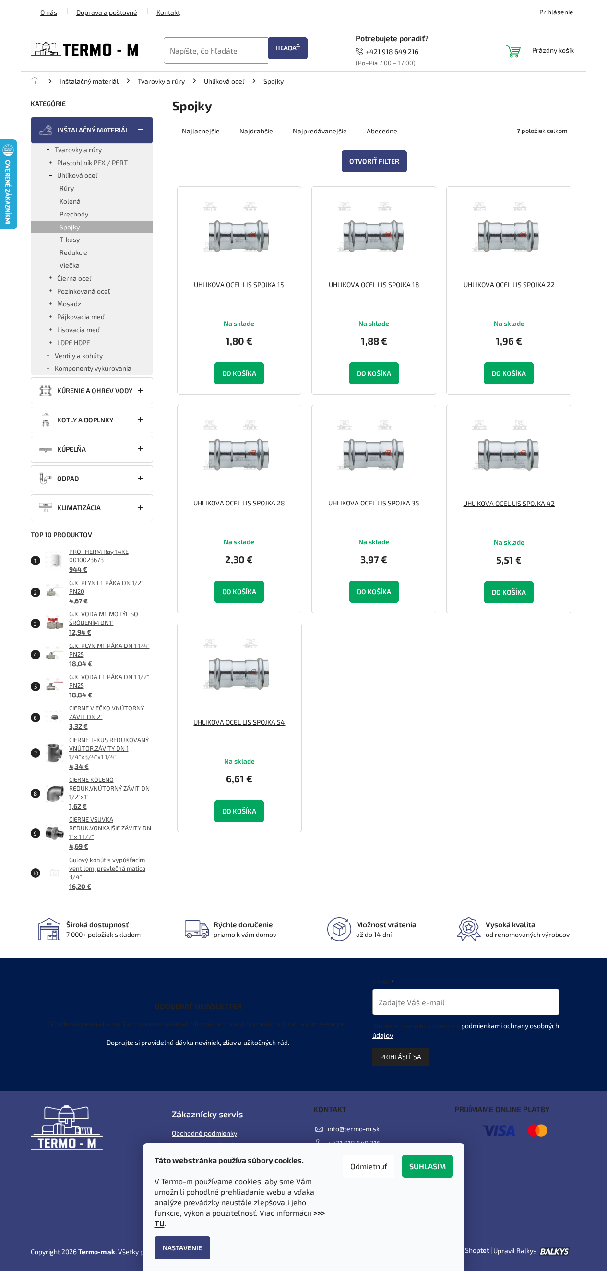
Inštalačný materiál (93, 130)
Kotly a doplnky (85, 420)
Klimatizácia (79, 508)
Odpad (68, 478)
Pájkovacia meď (81, 316)
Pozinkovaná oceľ (83, 291)
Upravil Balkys (514, 1251)
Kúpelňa (71, 449)
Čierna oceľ (74, 278)
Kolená (70, 201)
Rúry (67, 188)
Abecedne (382, 131)
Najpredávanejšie (320, 131)
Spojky (70, 227)
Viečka (70, 265)
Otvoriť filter (374, 161)
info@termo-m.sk (354, 1129)
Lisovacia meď (78, 329)
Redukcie (73, 252)
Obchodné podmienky (204, 1133)
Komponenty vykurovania (93, 368)
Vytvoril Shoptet (464, 1251)
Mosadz (69, 304)
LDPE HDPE (73, 342)
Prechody (74, 214)
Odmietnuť (368, 1166)
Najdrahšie (256, 131)
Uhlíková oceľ (77, 175)
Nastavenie (182, 1248)
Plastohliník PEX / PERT (92, 162)
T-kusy (70, 239)
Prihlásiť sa (400, 1057)
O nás (48, 12)
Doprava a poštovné (106, 12)
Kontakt (168, 12)
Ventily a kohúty (79, 355)
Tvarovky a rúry (78, 149)
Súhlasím (427, 1166)
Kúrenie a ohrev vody (94, 390)
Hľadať (287, 48)
